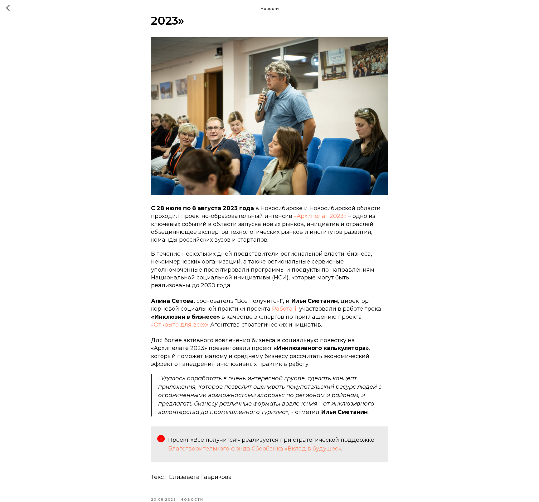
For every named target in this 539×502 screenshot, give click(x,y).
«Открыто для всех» (180, 324)
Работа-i (284, 308)
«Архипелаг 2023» (320, 216)
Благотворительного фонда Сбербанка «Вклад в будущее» (254, 448)
